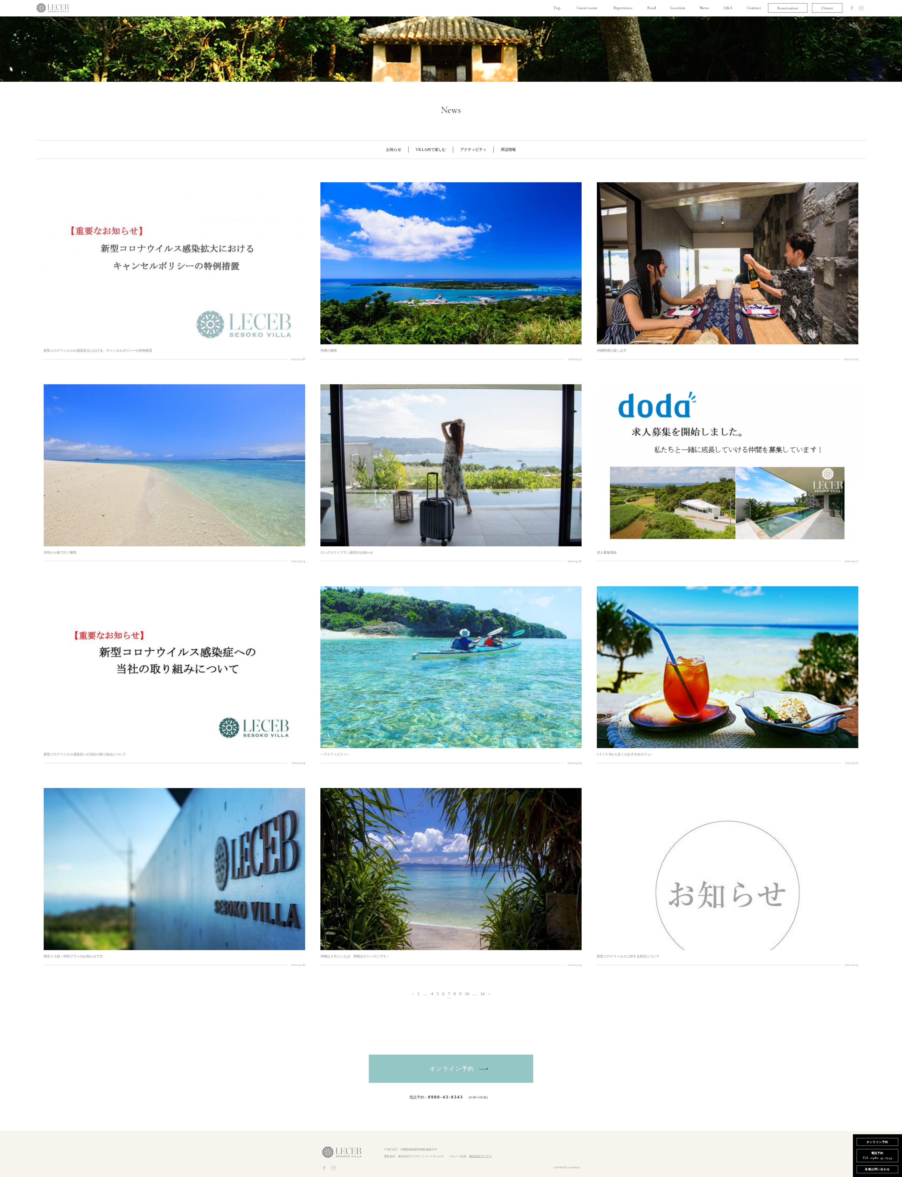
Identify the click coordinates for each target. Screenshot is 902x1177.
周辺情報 (508, 149)
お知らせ (393, 149)
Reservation (787, 8)
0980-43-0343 (445, 1096)
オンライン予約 (452, 1069)
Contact (754, 7)
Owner (827, 8)
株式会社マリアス (480, 1156)
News (704, 7)
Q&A (728, 7)
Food (651, 7)
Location (677, 7)
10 (467, 993)
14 (482, 993)
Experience (623, 7)
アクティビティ (473, 149)
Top (556, 7)
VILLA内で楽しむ (431, 149)
